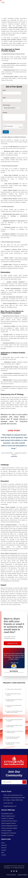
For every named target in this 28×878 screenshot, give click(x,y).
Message (5, 112)
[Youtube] (16, 871)
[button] (14, 689)
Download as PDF (12, 643)
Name (4, 90)
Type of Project (6, 105)
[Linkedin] (14, 871)
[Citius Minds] (7, 2)
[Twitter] (11, 871)
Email (4, 97)
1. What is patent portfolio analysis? (14, 689)
